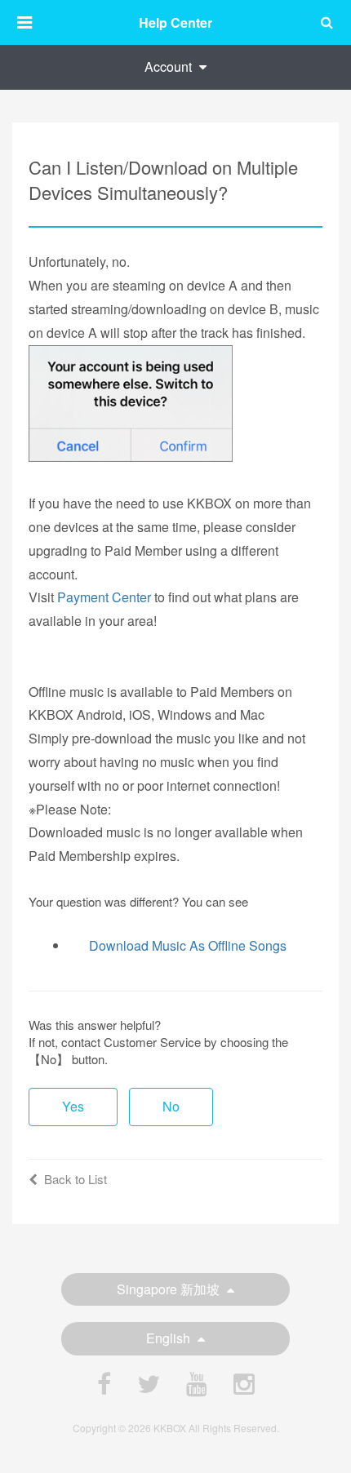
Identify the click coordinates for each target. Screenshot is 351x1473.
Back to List (75, 1178)
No (171, 1106)
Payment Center (104, 597)
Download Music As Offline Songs (188, 945)
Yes (73, 1106)
